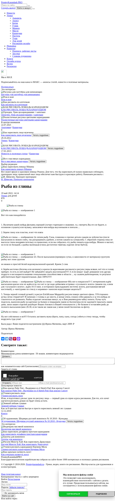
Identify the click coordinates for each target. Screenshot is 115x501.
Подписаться (7, 87)
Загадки (16, 53)
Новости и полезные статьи (14, 153)
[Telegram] (6, 338)
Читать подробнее (40, 135)
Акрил (15, 20)
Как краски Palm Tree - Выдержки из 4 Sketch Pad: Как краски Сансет (34, 390)
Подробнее (101, 494)
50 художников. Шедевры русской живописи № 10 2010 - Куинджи (33, 421)
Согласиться (73, 494)
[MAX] (18, 338)
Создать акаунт (8, 8)
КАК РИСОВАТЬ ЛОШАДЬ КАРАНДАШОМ (23, 148)
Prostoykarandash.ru (35, 464)
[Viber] (10, 338)
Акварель (16, 18)
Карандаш (17, 33)
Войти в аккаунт (24, 8)
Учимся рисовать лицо (12, 396)
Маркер (16, 28)
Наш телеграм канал (11, 474)
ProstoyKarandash (11, 2)
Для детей (17, 41)
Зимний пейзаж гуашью (12, 406)
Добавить (6, 356)
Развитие (11, 48)
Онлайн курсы (14, 61)
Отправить (6, 383)
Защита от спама (9, 369)
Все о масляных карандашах (14, 161)
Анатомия (6, 127)
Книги (10, 58)
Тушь (14, 38)
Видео (10, 64)
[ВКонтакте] (2, 338)
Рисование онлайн (21, 43)
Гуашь (15, 26)
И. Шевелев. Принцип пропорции (17, 179)
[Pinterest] (14, 338)
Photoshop (11, 46)
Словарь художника (21, 56)
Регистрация (14, 479)
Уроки (10, 15)
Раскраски (12, 66)
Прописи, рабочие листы (24, 51)
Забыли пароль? (17, 487)
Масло (15, 31)
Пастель (16, 36)
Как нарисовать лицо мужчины (16, 135)
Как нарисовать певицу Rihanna (16, 169)
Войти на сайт (8, 496)
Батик (15, 23)
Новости (11, 13)
